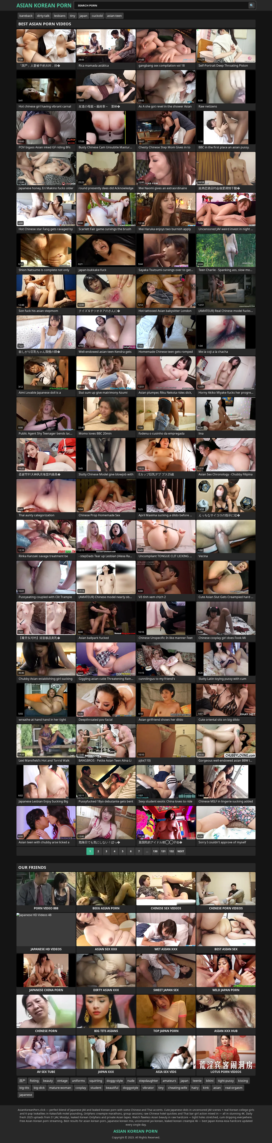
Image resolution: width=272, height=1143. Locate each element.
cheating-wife (177, 1088)
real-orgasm (233, 1088)
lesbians (60, 16)
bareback (26, 16)
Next (180, 851)
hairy (195, 1088)
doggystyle (130, 1088)
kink (206, 1088)
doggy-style (115, 1081)
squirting (95, 1081)
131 (163, 851)
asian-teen (114, 16)
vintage (62, 1081)
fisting (34, 1081)
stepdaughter (148, 1081)
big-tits (24, 1088)
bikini (210, 1081)
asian (217, 1088)
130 (155, 851)
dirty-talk (43, 16)
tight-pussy (226, 1081)
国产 (22, 1081)
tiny (72, 16)
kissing (243, 1081)
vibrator (148, 1088)
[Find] (252, 5)
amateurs (169, 1081)
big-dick (39, 1088)
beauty (48, 1081)
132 (171, 851)
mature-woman (60, 1088)
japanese (25, 1095)
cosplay (80, 1088)
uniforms (78, 1081)
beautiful (112, 1088)
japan (83, 16)
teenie (197, 1081)
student (95, 1088)
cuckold (97, 16)
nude (131, 1081)
